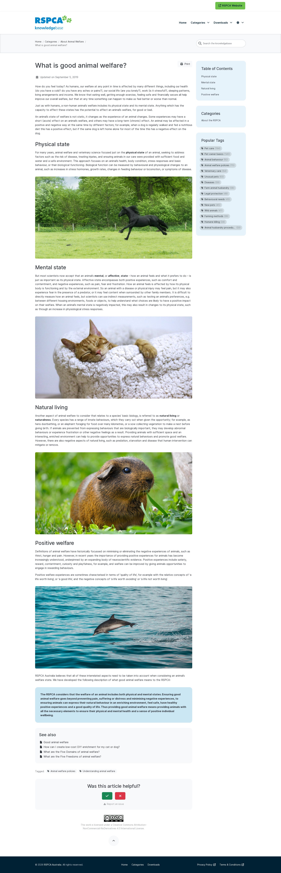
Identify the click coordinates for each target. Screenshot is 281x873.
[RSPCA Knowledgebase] (53, 22)
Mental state (208, 82)
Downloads (154, 864)
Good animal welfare (56, 742)
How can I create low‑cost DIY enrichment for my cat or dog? (82, 747)
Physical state (209, 76)
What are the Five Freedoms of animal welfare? (72, 756)
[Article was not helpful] (120, 796)
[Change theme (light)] (240, 23)
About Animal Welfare (72, 41)
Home (38, 41)
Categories (51, 41)
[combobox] (221, 43)
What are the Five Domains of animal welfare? (72, 751)
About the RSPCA (211, 120)
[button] (200, 23)
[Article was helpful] (107, 796)
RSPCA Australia (52, 864)
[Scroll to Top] (113, 841)
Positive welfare (210, 94)
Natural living (208, 88)
